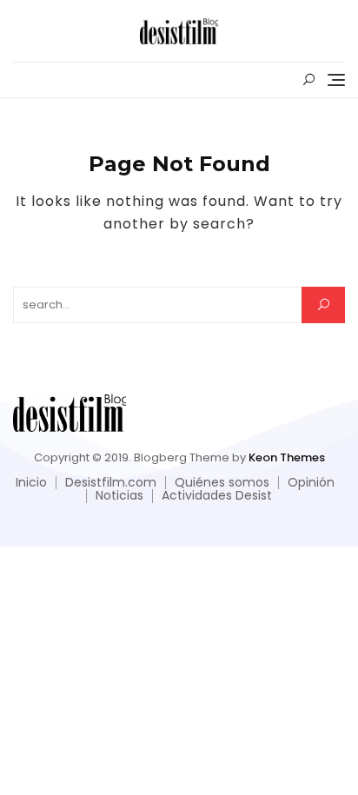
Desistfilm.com (110, 482)
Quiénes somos (222, 482)
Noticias (119, 495)
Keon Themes (287, 457)
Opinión (311, 482)
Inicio (31, 482)
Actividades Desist (217, 495)
